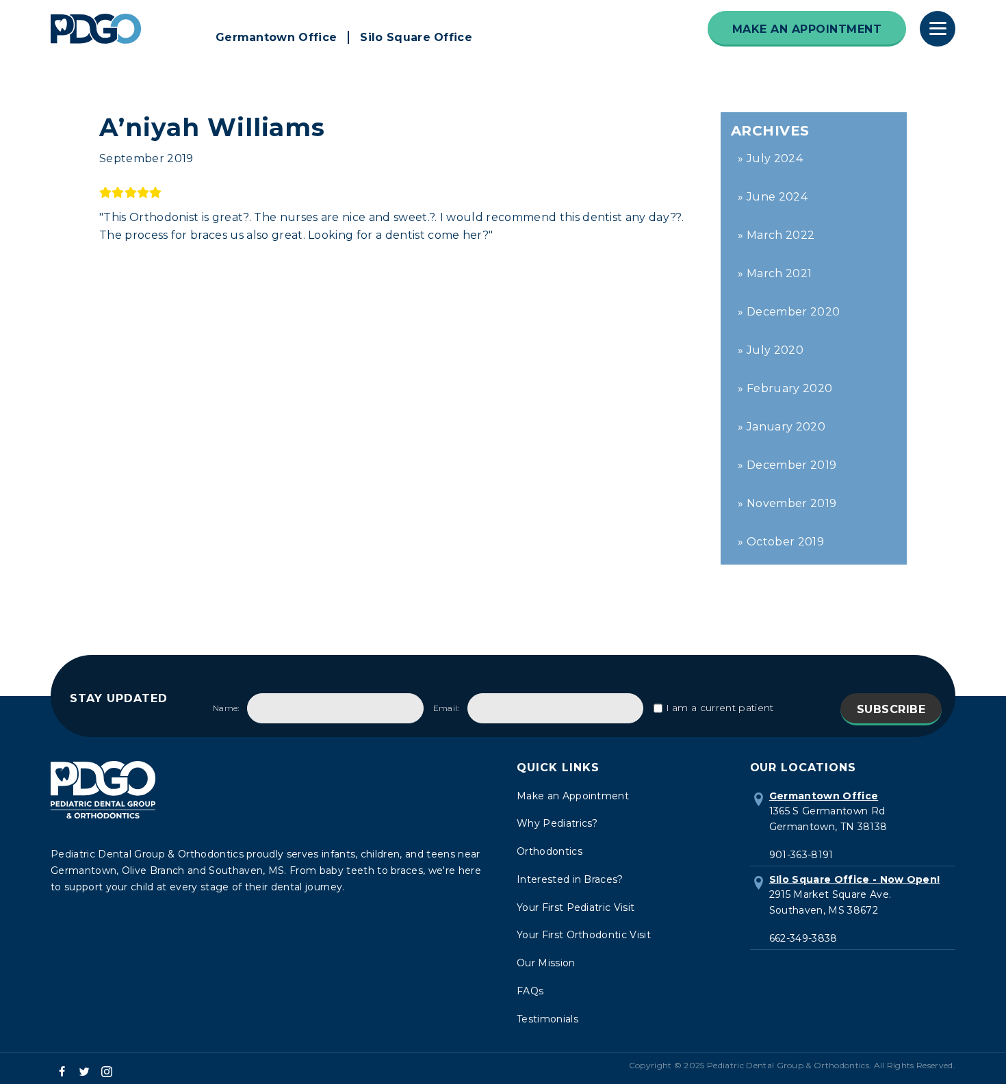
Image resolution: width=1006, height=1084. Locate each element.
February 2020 (789, 388)
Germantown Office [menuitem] (276, 37)
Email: (446, 708)
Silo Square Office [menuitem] (416, 37)
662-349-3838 (803, 938)
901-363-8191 (801, 855)
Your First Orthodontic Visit (584, 935)
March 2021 (779, 273)
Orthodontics (549, 851)
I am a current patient (720, 707)
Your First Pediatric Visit (575, 907)
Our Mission (546, 963)
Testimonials (547, 1019)
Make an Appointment (573, 796)
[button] (62, 1071)
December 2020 (793, 311)
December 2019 (791, 465)
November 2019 (791, 503)
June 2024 (777, 196)
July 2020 (775, 350)
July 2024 (775, 158)
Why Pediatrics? (557, 823)
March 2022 (780, 235)
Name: (226, 708)
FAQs (530, 991)
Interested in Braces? (570, 879)
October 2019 (785, 541)
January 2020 (786, 426)
